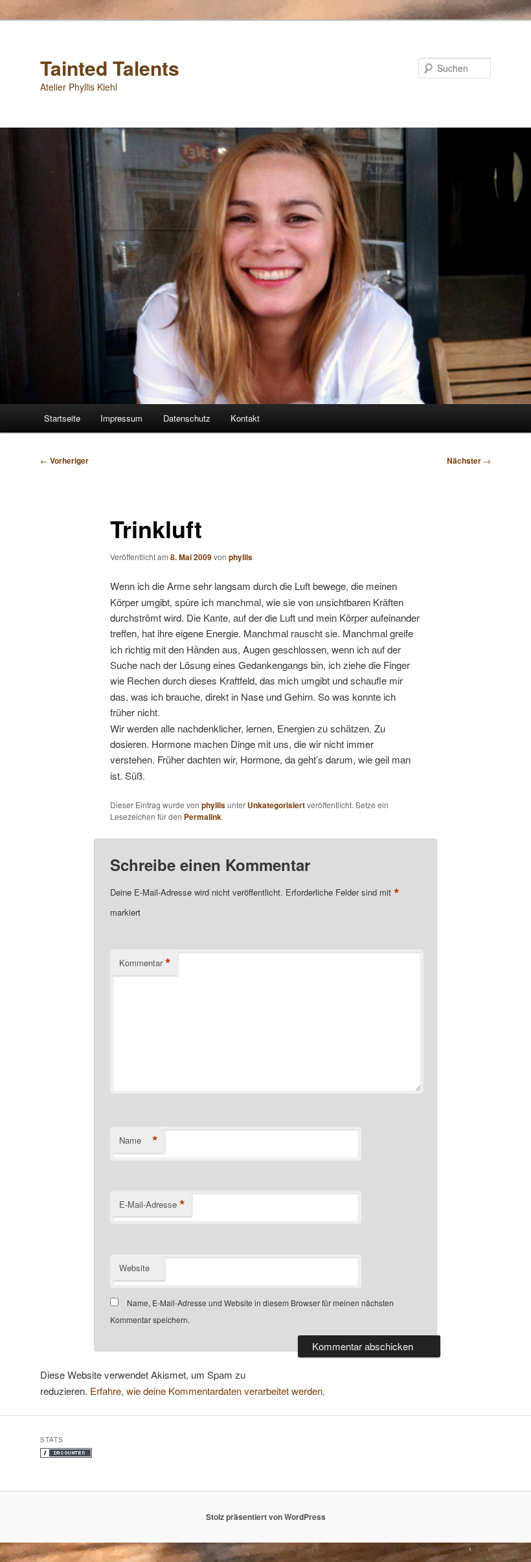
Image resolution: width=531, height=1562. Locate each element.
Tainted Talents (109, 68)
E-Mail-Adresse (152, 1204)
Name (138, 1140)
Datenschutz (186, 418)
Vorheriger (64, 460)
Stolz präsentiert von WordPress (266, 1516)
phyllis (241, 557)
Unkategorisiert (276, 805)
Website (134, 1268)
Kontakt (245, 418)
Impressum (121, 418)
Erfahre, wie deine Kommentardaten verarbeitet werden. (207, 1391)
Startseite (62, 418)
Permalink (202, 816)
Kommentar (145, 963)
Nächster (469, 460)
